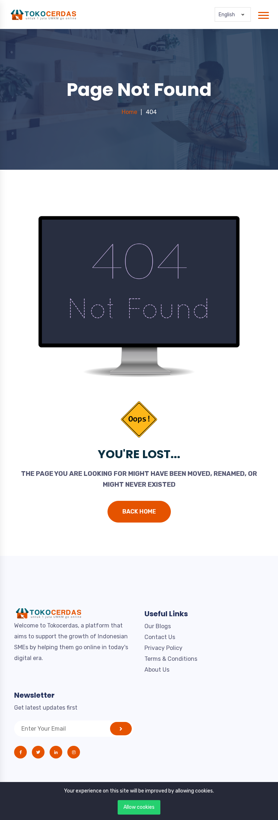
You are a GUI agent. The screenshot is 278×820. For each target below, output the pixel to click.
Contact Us (159, 637)
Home (129, 112)
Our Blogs (157, 626)
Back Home (139, 511)
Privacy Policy (163, 647)
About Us (156, 669)
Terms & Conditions (170, 658)
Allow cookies (139, 807)
